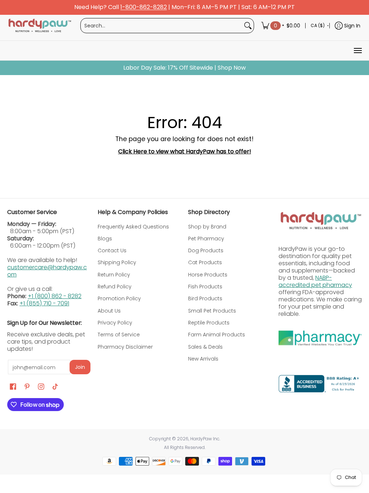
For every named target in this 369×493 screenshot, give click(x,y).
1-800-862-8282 (143, 7)
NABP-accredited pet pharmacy (315, 281)
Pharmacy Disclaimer (125, 346)
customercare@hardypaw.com (47, 271)
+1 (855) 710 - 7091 (44, 303)
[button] (13, 386)
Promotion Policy (119, 298)
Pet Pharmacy (206, 238)
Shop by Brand (207, 226)
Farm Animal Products (216, 334)
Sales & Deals (205, 346)
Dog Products (205, 250)
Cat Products (205, 262)
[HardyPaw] (39, 26)
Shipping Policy (117, 262)
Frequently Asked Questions (133, 226)
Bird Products (205, 298)
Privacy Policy (115, 322)
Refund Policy (115, 286)
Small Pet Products (212, 310)
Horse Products (207, 274)
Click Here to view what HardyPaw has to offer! (184, 151)
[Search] (248, 25)
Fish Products (205, 286)
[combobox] (161, 25)
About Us (109, 310)
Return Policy (114, 274)
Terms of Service (119, 334)
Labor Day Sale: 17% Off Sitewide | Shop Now (184, 67)
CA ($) (318, 25)
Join (80, 367)
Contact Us (112, 250)
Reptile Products (209, 322)
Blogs (105, 238)
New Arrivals (203, 358)
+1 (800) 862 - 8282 (54, 296)
